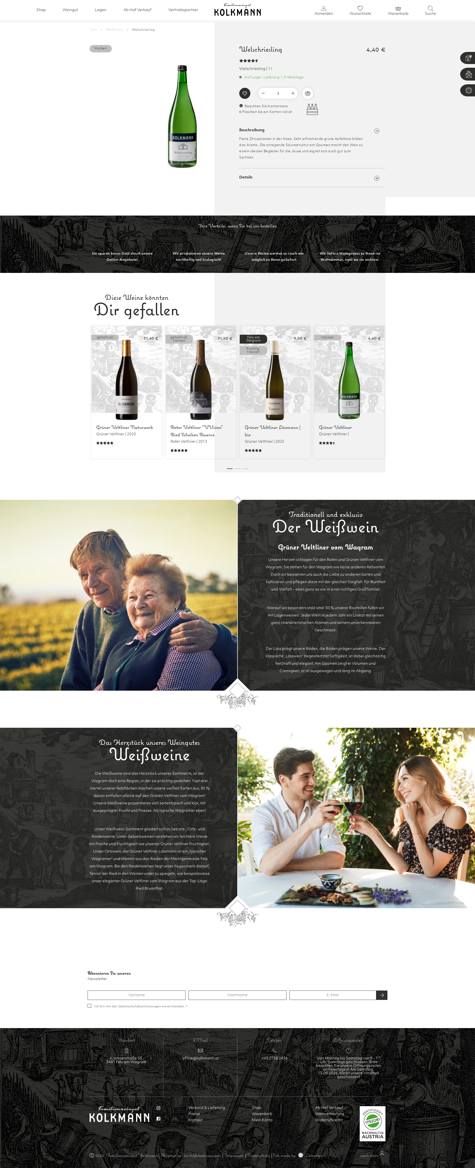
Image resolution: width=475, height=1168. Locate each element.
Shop (41, 10)
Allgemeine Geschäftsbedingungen (191, 1155)
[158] (303, 93)
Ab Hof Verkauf (137, 10)
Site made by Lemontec (298, 1155)
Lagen (100, 10)
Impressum (234, 1155)
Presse (194, 1114)
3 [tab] (245, 468)
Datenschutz (259, 1155)
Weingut (70, 10)
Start (93, 29)
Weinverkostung (329, 1114)
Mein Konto (262, 1120)
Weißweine (114, 29)
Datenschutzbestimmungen (140, 1006)
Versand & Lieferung (206, 1108)
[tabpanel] (126, 392)
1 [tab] (230, 468)
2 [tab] (237, 468)
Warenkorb (262, 1114)
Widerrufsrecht (329, 1120)
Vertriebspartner (183, 10)
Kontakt (195, 1120)
